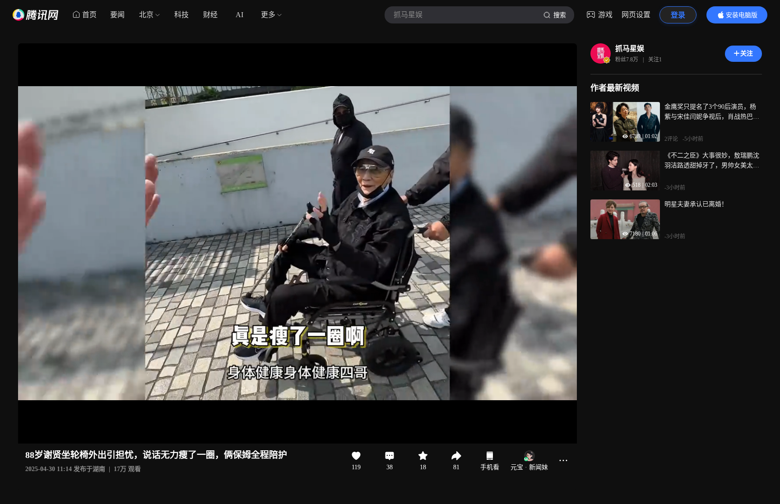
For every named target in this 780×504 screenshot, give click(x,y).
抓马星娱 (629, 48)
